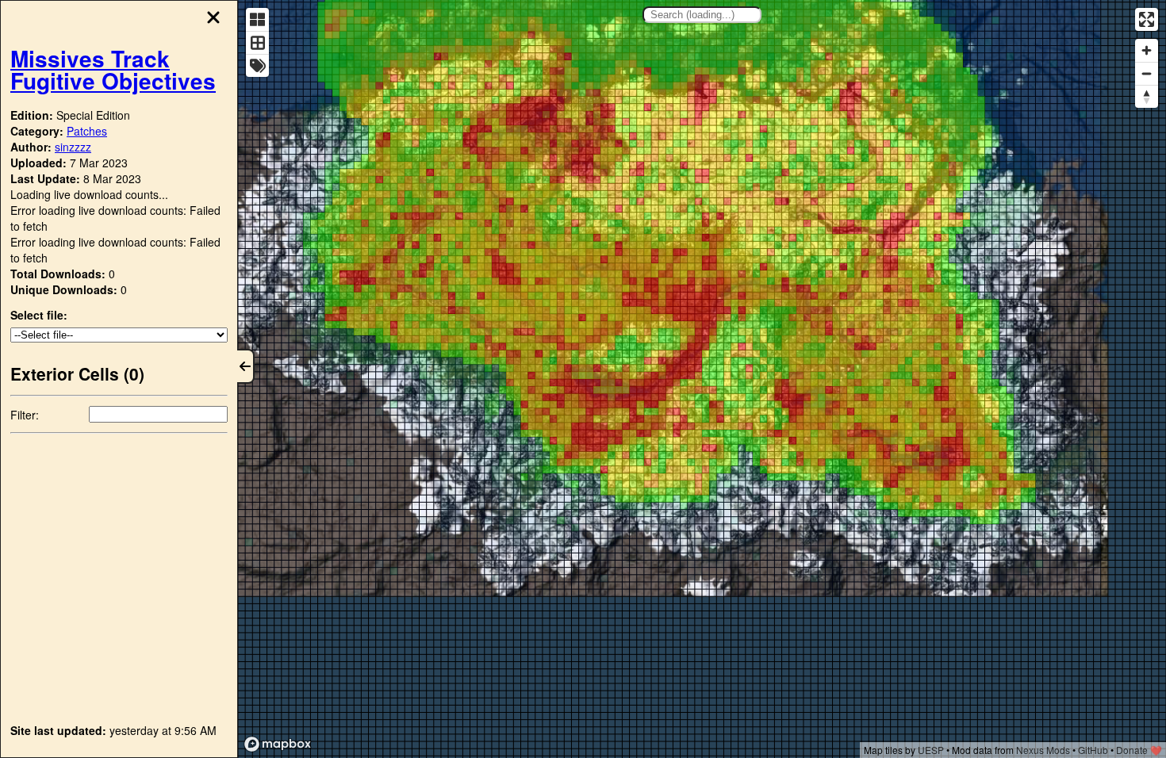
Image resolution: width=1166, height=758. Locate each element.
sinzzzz (73, 147)
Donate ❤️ (1139, 749)
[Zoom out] (1146, 73)
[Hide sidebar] (246, 366)
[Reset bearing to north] (1146, 96)
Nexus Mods (1043, 749)
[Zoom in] (1146, 50)
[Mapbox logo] (278, 744)
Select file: (38, 315)
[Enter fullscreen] (1146, 19)
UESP (931, 749)
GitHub (1093, 749)
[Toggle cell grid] (257, 42)
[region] (702, 379)
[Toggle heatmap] (257, 19)
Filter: (24, 415)
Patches (87, 131)
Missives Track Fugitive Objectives (113, 69)
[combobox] (701, 14)
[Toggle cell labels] (257, 65)
